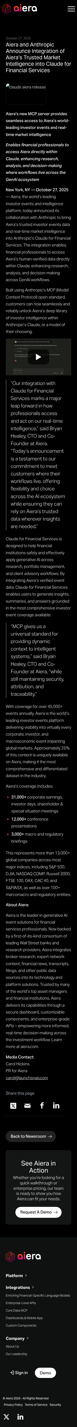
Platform (14, 1275)
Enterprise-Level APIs (21, 1303)
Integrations (18, 1287)
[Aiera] (31, 8)
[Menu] (69, 8)
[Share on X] (13, 1106)
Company (15, 1338)
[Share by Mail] (27, 1106)
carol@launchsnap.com (27, 1077)
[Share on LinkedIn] (56, 1106)
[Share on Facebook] (42, 1106)
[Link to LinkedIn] (20, 1417)
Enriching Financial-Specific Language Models (38, 1295)
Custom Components (21, 1325)
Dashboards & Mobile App (24, 1318)
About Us (12, 1346)
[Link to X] (6, 1417)
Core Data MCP (16, 1310)
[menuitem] (69, 8)
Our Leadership (16, 1354)
